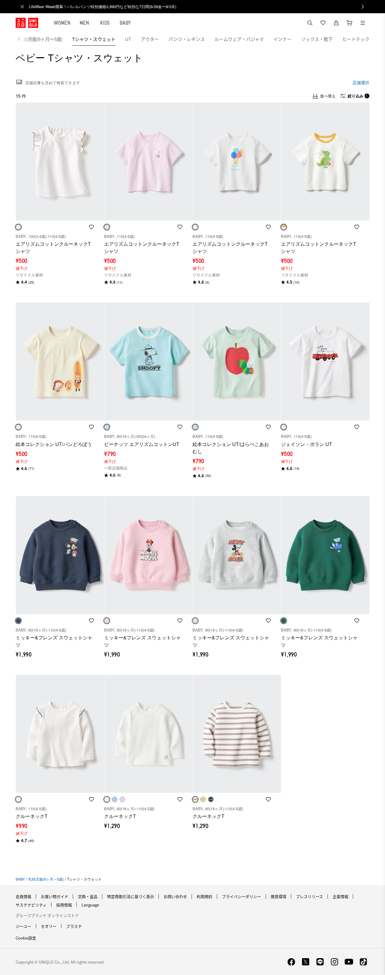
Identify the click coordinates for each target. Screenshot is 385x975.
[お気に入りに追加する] (91, 227)
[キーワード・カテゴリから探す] (309, 22)
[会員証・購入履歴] (336, 22)
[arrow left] (22, 39)
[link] (199, 6)
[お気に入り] (323, 22)
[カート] (349, 22)
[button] (60, 161)
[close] (22, 6)
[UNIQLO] (27, 22)
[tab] (62, 22)
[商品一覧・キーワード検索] (362, 22)
